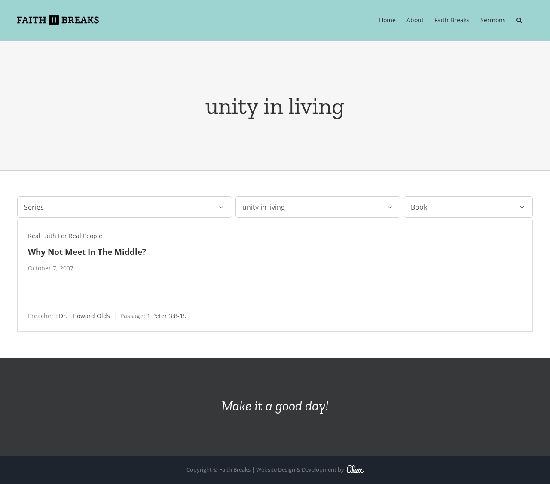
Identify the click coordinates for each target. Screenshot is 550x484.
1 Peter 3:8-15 (166, 316)
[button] (519, 20)
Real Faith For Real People (65, 236)
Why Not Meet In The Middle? (87, 251)
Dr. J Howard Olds (84, 316)
